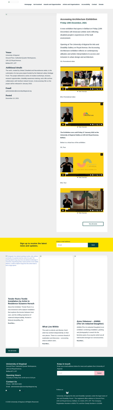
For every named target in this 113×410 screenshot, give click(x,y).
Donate (101, 4)
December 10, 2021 (12, 98)
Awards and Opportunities (52, 4)
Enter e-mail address (63, 241)
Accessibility (85, 4)
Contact (94, 4)
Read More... (11, 323)
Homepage (28, 4)
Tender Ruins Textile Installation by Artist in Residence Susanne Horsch (21, 301)
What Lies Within (50, 327)
